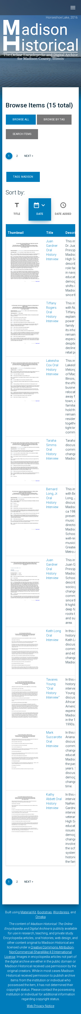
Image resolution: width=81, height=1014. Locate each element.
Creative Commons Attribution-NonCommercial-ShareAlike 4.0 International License (39, 952)
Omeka (41, 917)
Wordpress (61, 912)
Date (40, 208)
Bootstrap (44, 912)
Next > (28, 156)
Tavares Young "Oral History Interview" (53, 688)
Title (17, 208)
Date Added (63, 208)
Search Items (22, 134)
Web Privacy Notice (40, 1006)
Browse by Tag (54, 119)
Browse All (21, 119)
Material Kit (28, 912)
